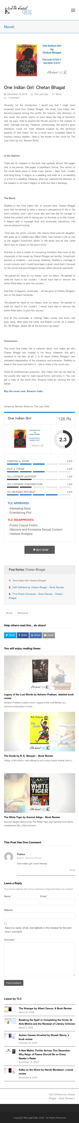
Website (8, 910)
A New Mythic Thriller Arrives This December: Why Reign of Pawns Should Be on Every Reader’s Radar (45, 1054)
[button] (73, 10)
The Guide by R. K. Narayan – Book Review (28, 755)
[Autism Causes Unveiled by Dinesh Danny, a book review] (10, 1036)
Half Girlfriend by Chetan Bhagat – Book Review (38, 587)
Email (44, 896)
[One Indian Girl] (27, 439)
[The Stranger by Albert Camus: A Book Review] (10, 1009)
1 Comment (13, 97)
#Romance (22, 612)
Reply (72, 869)
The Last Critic (41, 94)
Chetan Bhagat (35, 569)
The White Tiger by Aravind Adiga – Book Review (32, 817)
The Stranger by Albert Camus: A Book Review (45, 1008)
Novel (59, 94)
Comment (10, 939)
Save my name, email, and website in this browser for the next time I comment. (38, 929)
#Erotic (9, 612)
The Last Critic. (31, 1117)
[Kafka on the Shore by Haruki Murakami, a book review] (10, 1071)
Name (8, 896)
